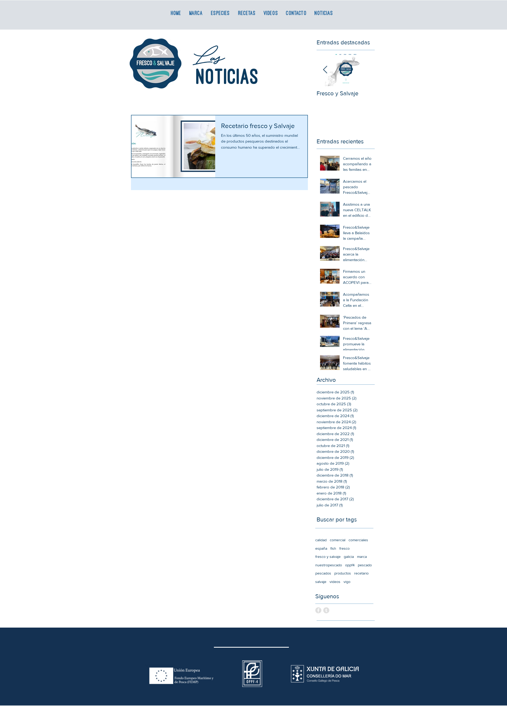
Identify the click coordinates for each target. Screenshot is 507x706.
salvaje (320, 582)
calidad (321, 540)
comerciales (358, 540)
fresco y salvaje (328, 556)
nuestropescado (328, 565)
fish (333, 548)
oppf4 (350, 565)
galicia (349, 556)
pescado (365, 565)
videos (335, 582)
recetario (361, 573)
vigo (347, 582)
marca (362, 556)
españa (321, 548)
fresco (344, 548)
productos (342, 573)
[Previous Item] (325, 70)
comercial (337, 540)
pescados (323, 573)
